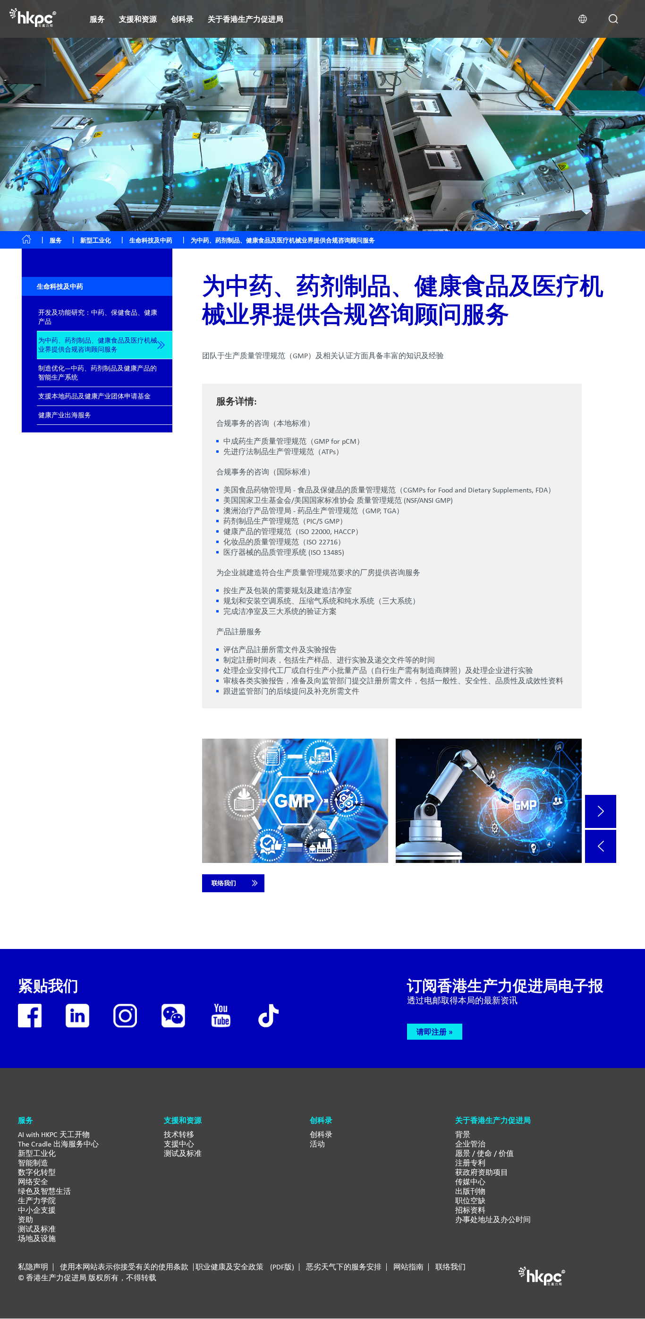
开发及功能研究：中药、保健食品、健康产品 (97, 317)
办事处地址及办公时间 (493, 1219)
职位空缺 (470, 1201)
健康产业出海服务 (64, 415)
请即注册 (431, 1031)
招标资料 (470, 1210)
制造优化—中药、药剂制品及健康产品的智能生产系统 (97, 372)
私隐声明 (33, 1267)
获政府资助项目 (481, 1172)
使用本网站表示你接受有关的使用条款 (124, 1267)
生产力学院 (37, 1201)
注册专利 (470, 1163)
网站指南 (408, 1267)
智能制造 (33, 1163)
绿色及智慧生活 (44, 1191)
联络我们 (224, 883)
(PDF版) (282, 1267)
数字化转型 (37, 1172)
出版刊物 (470, 1191)
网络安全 (33, 1182)
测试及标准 (37, 1229)
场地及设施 (37, 1238)
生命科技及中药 (150, 240)
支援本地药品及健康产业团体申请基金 (94, 396)
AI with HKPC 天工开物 (54, 1134)
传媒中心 (470, 1182)
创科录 (321, 1134)
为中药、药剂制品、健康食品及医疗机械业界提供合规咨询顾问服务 (97, 344)
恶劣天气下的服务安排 (344, 1267)
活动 (317, 1144)
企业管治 (470, 1144)
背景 (462, 1134)
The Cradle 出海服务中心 (58, 1144)
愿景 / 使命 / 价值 (484, 1153)
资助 (25, 1219)
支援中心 (179, 1144)
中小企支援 (37, 1210)
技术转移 (179, 1134)
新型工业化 (95, 240)
